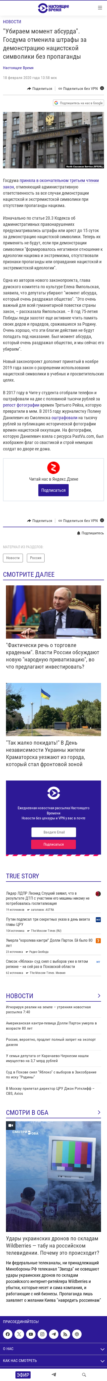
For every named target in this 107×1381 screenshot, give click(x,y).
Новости (12, 21)
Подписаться (53, 490)
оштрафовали (64, 417)
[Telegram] (53, 1375)
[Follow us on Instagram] (42, 1334)
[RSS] (65, 1334)
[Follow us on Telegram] (53, 1334)
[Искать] (84, 1375)
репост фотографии (21, 405)
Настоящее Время (18, 67)
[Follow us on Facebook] (7, 1334)
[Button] (39, 88)
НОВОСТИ (19, 996)
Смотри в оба (27, 1113)
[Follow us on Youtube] (31, 1334)
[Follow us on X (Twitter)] (19, 1334)
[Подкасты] (77, 1334)
